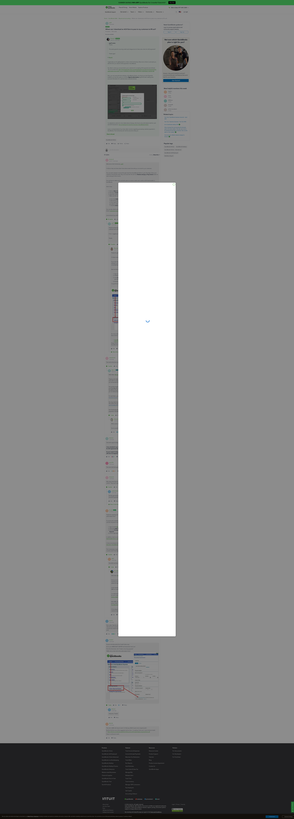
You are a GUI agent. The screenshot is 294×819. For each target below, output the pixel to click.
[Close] (174, 184)
